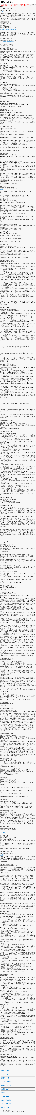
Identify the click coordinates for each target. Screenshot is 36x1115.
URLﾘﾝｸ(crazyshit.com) (7, 42)
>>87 (1, 855)
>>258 (2, 189)
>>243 (2, 12)
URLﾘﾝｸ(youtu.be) (5, 833)
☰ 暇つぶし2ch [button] (7, 2)
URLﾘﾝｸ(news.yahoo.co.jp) (8, 29)
